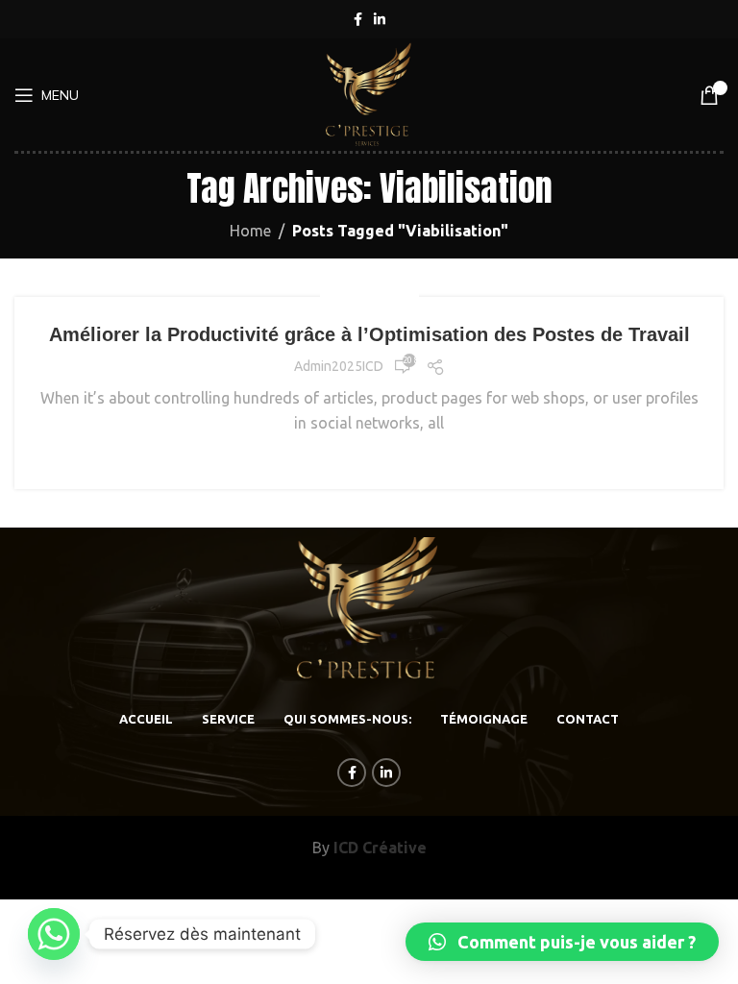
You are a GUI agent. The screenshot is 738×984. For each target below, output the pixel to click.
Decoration (369, 296)
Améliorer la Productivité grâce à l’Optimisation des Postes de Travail (369, 334)
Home (250, 230)
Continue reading (369, 458)
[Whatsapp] (54, 934)
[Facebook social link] (358, 20)
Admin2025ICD (338, 366)
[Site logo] (369, 93)
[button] (562, 941)
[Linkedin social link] (379, 20)
